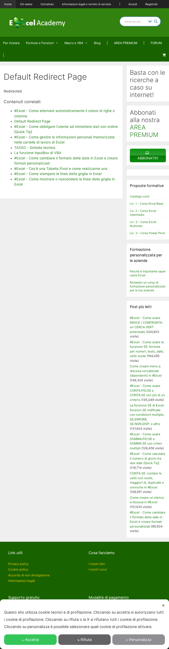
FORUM (156, 43)
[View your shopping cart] (164, 55)
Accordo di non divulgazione (29, 575)
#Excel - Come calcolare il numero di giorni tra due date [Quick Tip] (147, 458)
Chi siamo (26, 4)
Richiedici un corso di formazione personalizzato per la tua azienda (147, 286)
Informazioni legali (21, 581)
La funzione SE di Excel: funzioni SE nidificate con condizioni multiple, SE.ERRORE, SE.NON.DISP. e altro (147, 414)
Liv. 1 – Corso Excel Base (146, 203)
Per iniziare (11, 43)
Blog (97, 43)
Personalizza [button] (140, 639)
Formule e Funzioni (40, 43)
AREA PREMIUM (125, 43)
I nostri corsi (98, 569)
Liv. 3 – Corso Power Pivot (147, 233)
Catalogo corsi (139, 196)
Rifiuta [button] (86, 639)
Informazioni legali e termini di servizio (86, 4)
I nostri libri (97, 564)
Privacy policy (18, 564)
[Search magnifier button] (156, 21)
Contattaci (47, 4)
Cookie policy (18, 569)
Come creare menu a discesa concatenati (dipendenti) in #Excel (146, 370)
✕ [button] (163, 605)
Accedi (132, 4)
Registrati (151, 4)
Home (8, 4)
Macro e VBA (74, 43)
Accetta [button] (32, 639)
